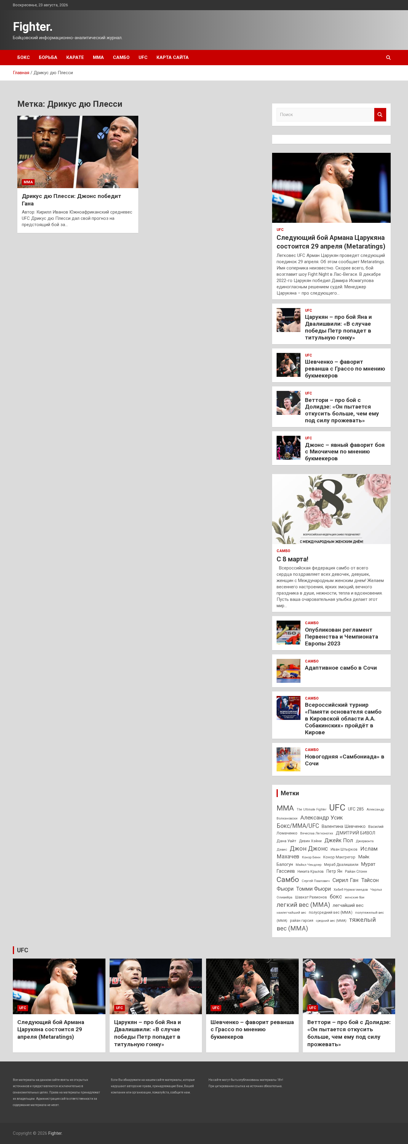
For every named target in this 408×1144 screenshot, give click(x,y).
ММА (98, 57)
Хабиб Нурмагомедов (351, 889)
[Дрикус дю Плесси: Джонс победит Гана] (78, 151)
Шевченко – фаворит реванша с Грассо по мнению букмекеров (345, 368)
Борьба (48, 57)
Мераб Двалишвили (341, 865)
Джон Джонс (309, 848)
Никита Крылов (310, 871)
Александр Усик (321, 817)
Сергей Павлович (316, 881)
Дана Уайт (286, 840)
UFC (143, 57)
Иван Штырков (344, 849)
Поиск (380, 114)
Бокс (23, 57)
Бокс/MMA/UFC (298, 825)
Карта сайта (173, 57)
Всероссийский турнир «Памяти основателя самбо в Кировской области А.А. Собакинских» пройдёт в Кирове (343, 718)
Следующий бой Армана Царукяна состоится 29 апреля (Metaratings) (50, 1029)
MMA (285, 808)
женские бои (354, 897)
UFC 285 (356, 809)
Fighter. (33, 27)
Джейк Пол (338, 840)
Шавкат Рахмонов (311, 897)
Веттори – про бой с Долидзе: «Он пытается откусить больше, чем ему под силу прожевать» (342, 410)
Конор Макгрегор (339, 857)
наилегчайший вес (291, 913)
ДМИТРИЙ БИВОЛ (355, 833)
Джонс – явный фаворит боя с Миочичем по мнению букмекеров (345, 451)
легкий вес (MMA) (303, 904)
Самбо (121, 57)
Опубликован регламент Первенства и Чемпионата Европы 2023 (341, 636)
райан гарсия (301, 920)
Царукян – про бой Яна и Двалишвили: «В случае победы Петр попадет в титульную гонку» (338, 327)
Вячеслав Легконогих (316, 833)
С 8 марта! (292, 559)
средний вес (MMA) (331, 921)
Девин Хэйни (310, 841)
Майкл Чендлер (308, 865)
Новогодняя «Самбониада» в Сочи (344, 760)
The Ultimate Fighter (311, 809)
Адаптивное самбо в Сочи (341, 667)
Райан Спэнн (356, 871)
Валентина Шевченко (344, 826)
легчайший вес (348, 905)
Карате (75, 57)
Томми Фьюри (313, 889)
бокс (336, 896)
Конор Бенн (311, 857)
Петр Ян (334, 871)
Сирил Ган (345, 880)
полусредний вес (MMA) (330, 912)
